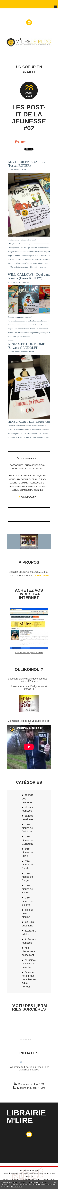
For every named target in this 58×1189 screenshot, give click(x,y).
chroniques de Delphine (27, 828)
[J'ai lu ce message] (55, 1182)
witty (36, 475)
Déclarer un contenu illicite (12, 1179)
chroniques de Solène (27, 901)
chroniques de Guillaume (27, 840)
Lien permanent (28, 458)
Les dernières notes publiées (33, 1173)
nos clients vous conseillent (28, 951)
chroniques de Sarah (27, 865)
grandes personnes (31, 490)
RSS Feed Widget (25, 1039)
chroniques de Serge (27, 877)
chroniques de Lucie (27, 852)
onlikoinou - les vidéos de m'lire (29, 964)
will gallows (24, 475)
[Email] (29, 22)
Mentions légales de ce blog (32, 1179)
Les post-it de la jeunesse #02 (29, 118)
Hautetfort (35, 1170)
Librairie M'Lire (26, 1116)
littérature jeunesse (30, 469)
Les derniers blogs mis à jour (13, 1173)
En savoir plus (16, 1187)
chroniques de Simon (27, 889)
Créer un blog (24, 1170)
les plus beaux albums (27, 913)
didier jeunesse (31, 483)
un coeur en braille (28, 479)
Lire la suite (42, 575)
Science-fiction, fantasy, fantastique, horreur (29, 979)
